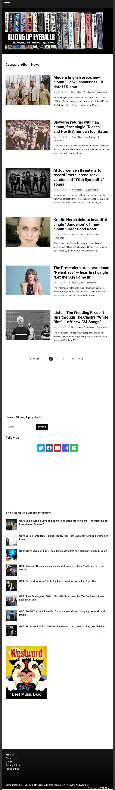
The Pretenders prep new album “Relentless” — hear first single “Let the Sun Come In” (81, 272)
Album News (77, 92)
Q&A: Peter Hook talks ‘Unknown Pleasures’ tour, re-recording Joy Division (62, 626)
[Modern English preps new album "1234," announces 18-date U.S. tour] (28, 90)
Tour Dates (89, 92)
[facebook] (49, 448)
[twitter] (41, 448)
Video (97, 234)
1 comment (91, 283)
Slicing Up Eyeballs (34, 785)
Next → (82, 359)
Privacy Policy (13, 765)
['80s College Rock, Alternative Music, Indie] (54, 30)
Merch (9, 762)
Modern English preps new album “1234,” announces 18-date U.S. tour (79, 82)
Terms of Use (12, 769)
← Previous (33, 359)
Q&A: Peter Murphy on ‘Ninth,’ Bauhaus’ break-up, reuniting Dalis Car (57, 581)
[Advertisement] (57, 385)
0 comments (103, 327)
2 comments (103, 92)
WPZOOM (104, 788)
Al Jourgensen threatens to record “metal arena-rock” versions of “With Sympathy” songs (78, 177)
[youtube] (57, 448)
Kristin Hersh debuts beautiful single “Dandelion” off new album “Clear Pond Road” (80, 224)
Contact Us (11, 758)
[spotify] (74, 448)
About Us (10, 755)
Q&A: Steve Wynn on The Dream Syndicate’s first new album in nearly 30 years (63, 551)
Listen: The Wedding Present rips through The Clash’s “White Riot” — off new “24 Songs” (80, 317)
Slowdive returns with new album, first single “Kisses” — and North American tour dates (80, 127)
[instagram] (65, 448)
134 (72, 359)
